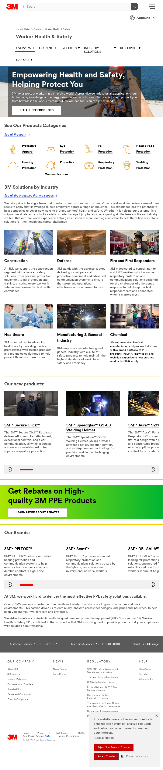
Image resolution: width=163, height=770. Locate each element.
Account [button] (143, 18)
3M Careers (13, 674)
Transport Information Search (102, 677)
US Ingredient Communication (102, 711)
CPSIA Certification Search (101, 682)
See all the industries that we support (29, 195)
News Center (60, 669)
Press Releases (60, 674)
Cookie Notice (104, 738)
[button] (134, 756)
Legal (25, 733)
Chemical (118, 335)
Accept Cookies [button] (106, 756)
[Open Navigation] (152, 7)
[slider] (81, 469)
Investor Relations (16, 679)
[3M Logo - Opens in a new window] (12, 6)
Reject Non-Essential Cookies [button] (113, 747)
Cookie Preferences (69, 736)
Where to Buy (146, 679)
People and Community (19, 694)
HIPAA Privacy (61, 733)
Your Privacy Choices (34, 736)
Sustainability (14, 689)
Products (69, 48)
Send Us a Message (146, 644)
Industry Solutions (92, 50)
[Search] (134, 6)
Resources (128, 48)
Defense (64, 261)
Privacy (41, 733)
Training (46, 48)
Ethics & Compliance (17, 699)
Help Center (145, 669)
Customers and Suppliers (20, 684)
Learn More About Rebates (37, 512)
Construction (16, 261)
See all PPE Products (37, 110)
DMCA (81, 733)
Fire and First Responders (132, 261)
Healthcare (14, 335)
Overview (23, 48)
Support (22, 60)
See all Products (15, 134)
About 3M (12, 669)
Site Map (143, 674)
